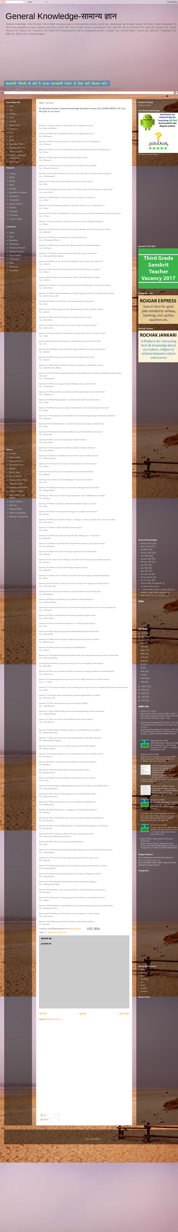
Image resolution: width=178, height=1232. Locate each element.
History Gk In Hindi (148, 711)
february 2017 (146, 562)
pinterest (144, 991)
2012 (143, 700)
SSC (11, 110)
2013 (143, 697)
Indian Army (14, 125)
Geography (14, 200)
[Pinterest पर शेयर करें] (98, 928)
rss (142, 982)
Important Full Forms (18, 487)
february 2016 (146, 543)
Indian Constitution (17, 513)
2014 (143, 693)
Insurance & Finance (18, 192)
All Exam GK (146, 574)
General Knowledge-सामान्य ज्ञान (61, 16)
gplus (143, 976)
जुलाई (143, 661)
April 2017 (145, 571)
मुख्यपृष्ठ (83, 1013)
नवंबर (143, 647)
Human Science (16, 204)
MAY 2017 (62, 932)
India (11, 236)
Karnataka (13, 270)
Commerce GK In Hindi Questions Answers (158, 813)
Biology (12, 188)
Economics (14, 196)
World (11, 232)
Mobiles (12, 468)
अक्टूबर (143, 650)
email (143, 985)
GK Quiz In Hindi (157, 800)
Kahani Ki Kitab (144, 105)
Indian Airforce (15, 151)
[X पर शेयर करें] (93, 928)
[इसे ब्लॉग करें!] (90, 928)
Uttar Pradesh (15, 255)
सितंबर (143, 654)
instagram (145, 979)
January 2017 (146, 553)
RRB (11, 140)
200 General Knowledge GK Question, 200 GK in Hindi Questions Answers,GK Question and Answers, (159, 725)
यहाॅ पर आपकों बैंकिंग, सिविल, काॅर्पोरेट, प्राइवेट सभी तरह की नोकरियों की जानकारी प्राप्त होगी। (157, 863)
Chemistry (13, 215)
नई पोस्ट (43, 1013)
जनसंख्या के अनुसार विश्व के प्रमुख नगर (154, 593)
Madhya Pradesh (16, 251)
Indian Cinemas (16, 501)
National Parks (15, 509)
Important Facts (16, 461)
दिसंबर (143, 643)
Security (12, 121)
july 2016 (144, 549)
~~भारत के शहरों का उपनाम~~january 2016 (156, 589)
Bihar (11, 263)
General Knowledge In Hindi (163, 786)
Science (12, 173)
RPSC (12, 117)
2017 (143, 640)
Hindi (11, 185)
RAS (11, 132)
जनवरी (143, 682)
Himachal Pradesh (17, 248)
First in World (15, 476)
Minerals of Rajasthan (18, 516)
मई (142, 668)
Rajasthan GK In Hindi (150, 754)
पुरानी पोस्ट (124, 1013)
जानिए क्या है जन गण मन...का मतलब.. (153, 596)
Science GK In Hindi (158, 825)
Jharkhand (13, 266)
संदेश (44, 1115)
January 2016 (146, 559)
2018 (143, 637)
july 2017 (144, 565)
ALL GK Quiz (146, 580)
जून (142, 664)
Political (12, 207)
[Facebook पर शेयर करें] (96, 928)
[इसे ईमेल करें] (88, 928)
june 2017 (144, 568)
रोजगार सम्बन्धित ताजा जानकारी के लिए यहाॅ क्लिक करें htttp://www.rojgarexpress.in (155, 858)
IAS (11, 136)
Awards (12, 453)
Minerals (13, 505)
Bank (11, 106)
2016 (143, 686)
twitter (143, 970)
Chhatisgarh (14, 259)
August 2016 (146, 546)
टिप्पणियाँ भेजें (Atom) (54, 1019)
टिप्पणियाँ (45, 1120)
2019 (143, 633)
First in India (14, 457)
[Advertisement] (71, 58)
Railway (12, 114)
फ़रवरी (143, 678)
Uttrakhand (14, 244)
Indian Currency (16, 491)
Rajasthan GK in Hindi (159, 741)
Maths (11, 177)
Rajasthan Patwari (17, 148)
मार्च (142, 675)
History (12, 181)
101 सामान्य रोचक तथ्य (148, 586)
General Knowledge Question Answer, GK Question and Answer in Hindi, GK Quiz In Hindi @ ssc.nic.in (163, 769)
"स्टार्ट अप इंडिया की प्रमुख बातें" (151, 583)
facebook (144, 973)
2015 (143, 690)
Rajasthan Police (16, 144)
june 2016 (144, 556)
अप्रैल (143, 671)
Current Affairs (15, 219)
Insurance (13, 129)
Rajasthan (13, 240)
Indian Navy (14, 162)
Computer (13, 211)
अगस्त (143, 657)
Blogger (88, 1139)
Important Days (16, 483)
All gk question (51, 932)
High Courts (14, 472)
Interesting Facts (16, 465)
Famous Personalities (18, 480)
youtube (144, 988)
